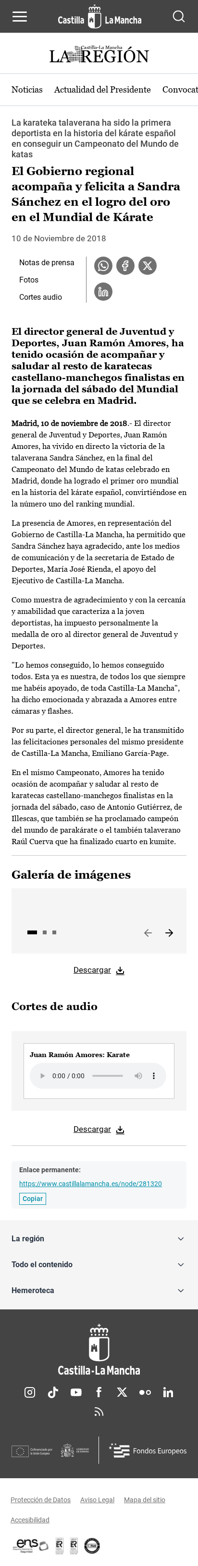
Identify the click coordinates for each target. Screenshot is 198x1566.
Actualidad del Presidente (102, 89)
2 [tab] (45, 932)
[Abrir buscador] (178, 16)
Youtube (75, 1392)
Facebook (99, 1392)
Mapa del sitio (144, 1500)
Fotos (28, 279)
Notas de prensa (46, 262)
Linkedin (168, 1392)
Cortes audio (40, 297)
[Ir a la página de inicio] (99, 16)
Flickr (145, 1392)
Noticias (27, 89)
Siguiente (169, 933)
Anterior (148, 933)
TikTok (52, 1392)
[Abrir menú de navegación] (20, 16)
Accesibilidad (30, 1520)
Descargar (92, 970)
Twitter (122, 1392)
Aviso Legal (97, 1500)
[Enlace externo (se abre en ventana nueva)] (74, 1545)
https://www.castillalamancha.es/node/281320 (90, 1184)
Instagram (29, 1392)
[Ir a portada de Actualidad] (99, 55)
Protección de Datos (41, 1500)
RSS (99, 1411)
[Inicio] (99, 1349)
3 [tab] (54, 932)
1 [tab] (32, 932)
